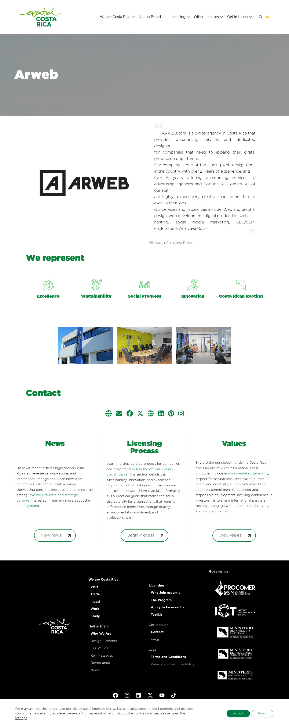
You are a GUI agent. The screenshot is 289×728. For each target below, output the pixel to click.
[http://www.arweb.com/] (108, 414)
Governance (100, 662)
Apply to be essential (168, 607)
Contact (157, 632)
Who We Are (101, 633)
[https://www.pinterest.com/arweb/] (171, 414)
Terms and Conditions (168, 657)
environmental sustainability (246, 473)
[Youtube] (162, 695)
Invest (95, 601)
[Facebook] (115, 695)
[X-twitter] (150, 695)
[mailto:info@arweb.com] (119, 414)
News (95, 670)
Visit (94, 587)
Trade (95, 594)
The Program (161, 600)
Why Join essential (166, 592)
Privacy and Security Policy (173, 664)
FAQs (155, 639)
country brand (28, 506)
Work (95, 608)
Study (95, 616)
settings (21, 718)
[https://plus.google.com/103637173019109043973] (151, 414)
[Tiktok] (173, 695)
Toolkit (156, 614)
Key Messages (102, 655)
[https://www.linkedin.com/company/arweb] (161, 414)
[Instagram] (127, 695)
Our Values (99, 648)
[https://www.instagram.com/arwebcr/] (181, 414)
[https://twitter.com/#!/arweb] (140, 414)
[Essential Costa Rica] (40, 17)
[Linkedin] (138, 695)
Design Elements (104, 641)
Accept (238, 713)
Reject (262, 713)
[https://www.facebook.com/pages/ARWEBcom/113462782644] (130, 414)
